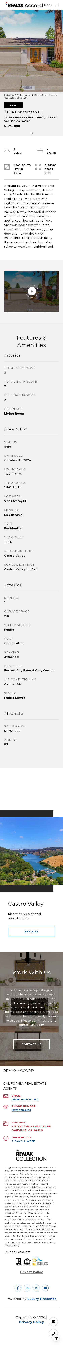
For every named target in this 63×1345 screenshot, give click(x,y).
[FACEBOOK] (18, 1288)
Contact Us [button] (31, 1044)
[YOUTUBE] (45, 1288)
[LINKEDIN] (27, 1288)
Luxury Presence (42, 1299)
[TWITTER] (36, 1288)
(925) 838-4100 (21, 1110)
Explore (31, 931)
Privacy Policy (31, 1272)
